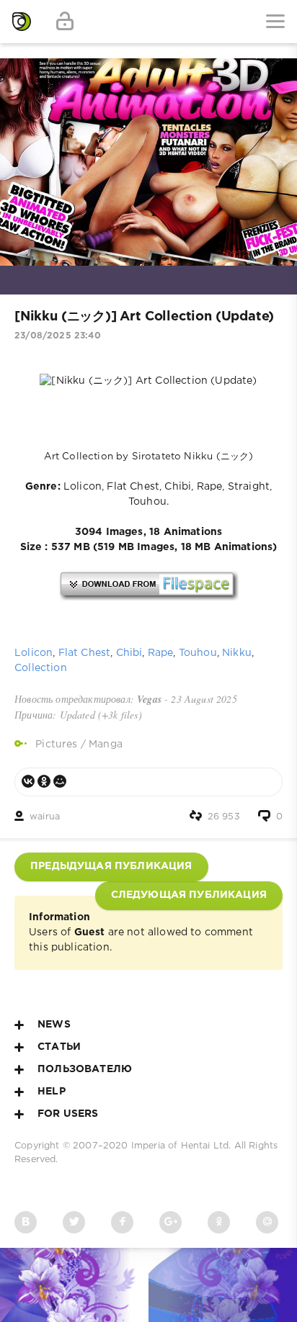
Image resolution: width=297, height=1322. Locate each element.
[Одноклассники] (43, 781)
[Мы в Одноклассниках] (219, 1222)
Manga (106, 744)
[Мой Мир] (59, 781)
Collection (40, 668)
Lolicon (33, 653)
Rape (161, 653)
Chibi (129, 653)
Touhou (198, 653)
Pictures (56, 744)
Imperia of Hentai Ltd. (182, 1146)
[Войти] (65, 21)
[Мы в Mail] (267, 1222)
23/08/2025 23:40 (57, 336)
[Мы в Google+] (170, 1222)
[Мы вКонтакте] (25, 1222)
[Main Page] (21, 21)
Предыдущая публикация (111, 866)
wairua (45, 817)
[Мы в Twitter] (74, 1222)
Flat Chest (84, 653)
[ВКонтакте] (28, 781)
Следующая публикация (189, 895)
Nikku (237, 653)
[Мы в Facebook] (122, 1222)
